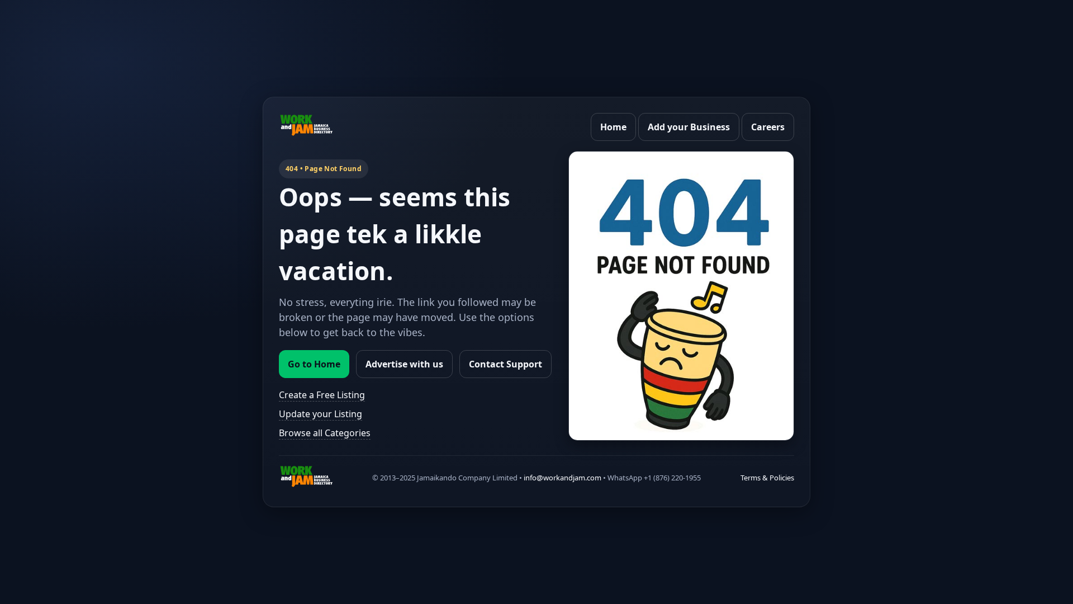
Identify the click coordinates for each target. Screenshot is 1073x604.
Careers (768, 127)
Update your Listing (320, 414)
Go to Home (314, 364)
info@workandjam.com (562, 478)
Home (613, 127)
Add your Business (689, 127)
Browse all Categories (325, 433)
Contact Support (505, 364)
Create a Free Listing (322, 395)
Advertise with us (404, 364)
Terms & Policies (767, 478)
